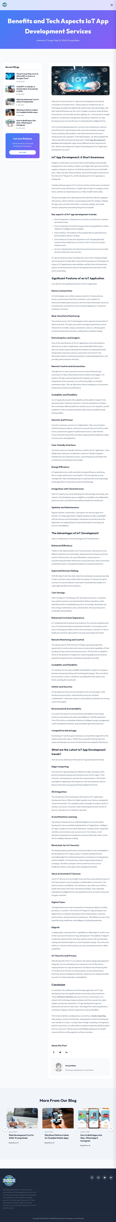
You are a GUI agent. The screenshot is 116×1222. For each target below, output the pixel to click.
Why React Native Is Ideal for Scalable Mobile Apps (27, 111)
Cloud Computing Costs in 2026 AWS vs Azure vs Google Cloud (27, 76)
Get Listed (22, 152)
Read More (13, 1143)
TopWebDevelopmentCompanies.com (62, 1218)
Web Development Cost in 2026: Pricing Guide (27, 100)
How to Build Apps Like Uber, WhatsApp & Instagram (26, 122)
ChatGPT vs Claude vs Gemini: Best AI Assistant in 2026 (27, 89)
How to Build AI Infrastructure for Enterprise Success (89, 1138)
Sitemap (81, 1218)
